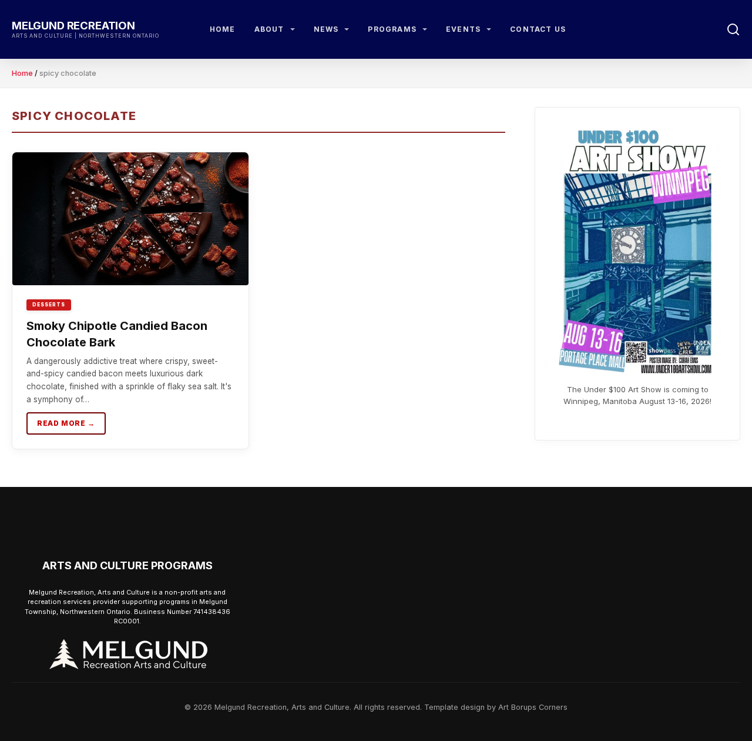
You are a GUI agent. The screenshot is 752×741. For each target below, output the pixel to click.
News (326, 29)
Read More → (66, 423)
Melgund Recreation (73, 25)
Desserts (48, 305)
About (269, 29)
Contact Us (538, 29)
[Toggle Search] (733, 29)
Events (463, 29)
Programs (392, 29)
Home (223, 29)
